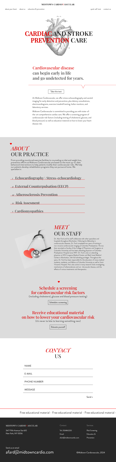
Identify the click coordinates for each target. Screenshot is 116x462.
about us (22, 9)
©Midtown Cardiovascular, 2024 (90, 452)
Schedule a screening (58, 302)
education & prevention (36, 9)
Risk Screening (92, 430)
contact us (107, 9)
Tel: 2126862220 (66, 430)
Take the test (56, 91)
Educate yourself (58, 327)
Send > (90, 397)
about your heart (11, 9)
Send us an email (12, 447)
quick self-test (96, 9)
